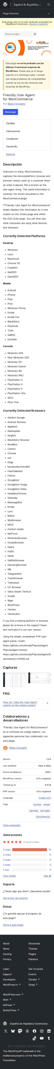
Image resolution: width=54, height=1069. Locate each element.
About (6, 943)
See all (47, 875)
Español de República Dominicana (28, 1023)
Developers (9, 979)
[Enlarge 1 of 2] (21, 676)
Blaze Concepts (16, 103)
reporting (33, 811)
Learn (6, 968)
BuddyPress (11, 1010)
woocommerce (43, 817)
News (6, 948)
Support (7, 974)
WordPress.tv (12, 984)
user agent (45, 811)
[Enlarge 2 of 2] (46, 676)
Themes (32, 948)
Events (32, 974)
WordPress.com (13, 994)
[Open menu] (49, 4)
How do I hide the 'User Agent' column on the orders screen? (20, 704)
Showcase (34, 943)
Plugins (32, 954)
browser (37, 805)
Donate (34, 979)
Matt (7, 999)
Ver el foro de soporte (15, 898)
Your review (9, 875)
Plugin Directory (11, 13)
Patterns (33, 959)
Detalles (10, 123)
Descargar (10, 112)
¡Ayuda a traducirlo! (38, 24)
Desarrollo (11, 146)
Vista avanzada (11, 825)
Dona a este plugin (13, 924)
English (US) (45, 798)
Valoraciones (13, 131)
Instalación (12, 138)
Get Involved (35, 968)
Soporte (10, 154)
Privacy (7, 959)
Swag (33, 984)
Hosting (7, 954)
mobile (47, 805)
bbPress (9, 1005)
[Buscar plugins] (35, 34)
